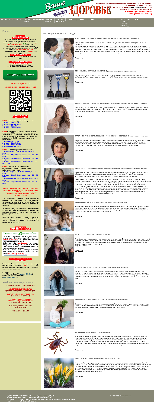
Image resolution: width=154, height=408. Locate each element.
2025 (114, 20)
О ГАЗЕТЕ (16, 20)
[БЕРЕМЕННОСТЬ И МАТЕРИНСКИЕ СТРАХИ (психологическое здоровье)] (59, 328)
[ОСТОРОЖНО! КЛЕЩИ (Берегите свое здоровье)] (56, 355)
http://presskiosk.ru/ (25, 274)
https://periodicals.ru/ (10, 277)
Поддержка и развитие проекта (116, 403)
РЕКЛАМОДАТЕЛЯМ (38, 20)
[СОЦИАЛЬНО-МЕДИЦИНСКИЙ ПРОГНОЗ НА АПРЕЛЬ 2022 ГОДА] (59, 387)
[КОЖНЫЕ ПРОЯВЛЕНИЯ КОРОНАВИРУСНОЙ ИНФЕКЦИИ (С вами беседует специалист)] (59, 67)
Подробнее (79, 58)
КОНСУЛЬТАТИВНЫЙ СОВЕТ (27, 21)
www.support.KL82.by (126, 404)
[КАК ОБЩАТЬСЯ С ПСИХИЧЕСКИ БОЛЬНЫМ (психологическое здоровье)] (59, 296)
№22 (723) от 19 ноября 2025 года (125, 23)
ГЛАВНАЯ (5, 20)
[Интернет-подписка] (20, 81)
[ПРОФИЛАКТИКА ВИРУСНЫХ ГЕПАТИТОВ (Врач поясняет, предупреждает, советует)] (59, 100)
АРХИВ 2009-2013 (49, 21)
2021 (71, 20)
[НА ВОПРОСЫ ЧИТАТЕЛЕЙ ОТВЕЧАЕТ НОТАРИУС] (59, 263)
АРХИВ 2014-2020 (60, 21)
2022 (82, 20)
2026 (136, 20)
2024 (104, 20)
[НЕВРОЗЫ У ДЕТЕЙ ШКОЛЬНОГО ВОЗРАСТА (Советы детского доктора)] (59, 231)
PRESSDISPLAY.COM (136, 7)
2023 (93, 20)
